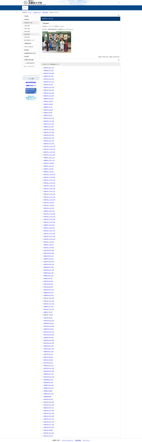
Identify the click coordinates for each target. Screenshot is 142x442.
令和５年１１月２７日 (49, 180)
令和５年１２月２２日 (49, 146)
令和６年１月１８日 (49, 129)
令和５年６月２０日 (49, 334)
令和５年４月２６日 (49, 402)
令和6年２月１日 (48, 115)
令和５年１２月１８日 (49, 154)
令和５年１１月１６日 (49, 194)
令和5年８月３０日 (48, 292)
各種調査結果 (27, 43)
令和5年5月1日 (47, 396)
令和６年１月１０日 (49, 143)
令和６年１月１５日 (49, 135)
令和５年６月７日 (48, 354)
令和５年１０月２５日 (49, 216)
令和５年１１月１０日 (49, 199)
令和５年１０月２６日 (49, 213)
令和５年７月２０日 (49, 298)
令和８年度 (27, 25)
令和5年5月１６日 (48, 382)
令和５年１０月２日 (49, 247)
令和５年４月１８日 (49, 416)
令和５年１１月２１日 (49, 185)
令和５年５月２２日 (49, 376)
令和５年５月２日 (48, 399)
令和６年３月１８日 (49, 73)
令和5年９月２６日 (48, 258)
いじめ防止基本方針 (29, 63)
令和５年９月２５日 (49, 261)
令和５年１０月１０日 (49, 239)
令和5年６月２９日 (48, 323)
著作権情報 (78, 440)
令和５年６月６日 (48, 357)
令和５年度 (45, 12)
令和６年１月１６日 (49, 132)
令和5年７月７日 (48, 312)
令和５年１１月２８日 (49, 177)
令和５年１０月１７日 (49, 230)
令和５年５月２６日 (49, 371)
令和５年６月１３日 (49, 348)
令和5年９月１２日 (48, 275)
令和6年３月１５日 (48, 76)
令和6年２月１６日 (48, 98)
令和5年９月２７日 (48, 256)
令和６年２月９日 (48, 101)
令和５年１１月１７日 (49, 191)
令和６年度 (27, 31)
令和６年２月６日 (48, 109)
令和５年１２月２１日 (49, 149)
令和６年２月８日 (48, 104)
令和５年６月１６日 (49, 340)
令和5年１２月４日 (48, 169)
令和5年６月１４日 (48, 346)
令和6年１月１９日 (48, 126)
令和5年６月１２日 (48, 351)
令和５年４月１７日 (49, 419)
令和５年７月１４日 (49, 301)
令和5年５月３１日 (48, 365)
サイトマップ (86, 440)
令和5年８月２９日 (48, 295)
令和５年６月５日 (48, 360)
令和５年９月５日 (48, 284)
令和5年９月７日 (48, 278)
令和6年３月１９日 (48, 70)
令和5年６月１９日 (48, 337)
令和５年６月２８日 (49, 326)
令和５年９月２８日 (49, 253)
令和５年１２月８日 (49, 163)
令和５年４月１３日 (49, 424)
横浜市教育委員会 (31, 82)
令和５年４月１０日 (49, 433)
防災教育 (26, 56)
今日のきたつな (37, 12)
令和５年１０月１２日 (49, 236)
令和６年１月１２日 (49, 138)
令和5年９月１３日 (48, 272)
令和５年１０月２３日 (49, 222)
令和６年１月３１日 (49, 118)
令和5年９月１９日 (48, 267)
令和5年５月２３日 (48, 374)
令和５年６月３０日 (49, 320)
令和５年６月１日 (48, 362)
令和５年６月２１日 (49, 332)
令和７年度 (27, 28)
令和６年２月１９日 (49, 95)
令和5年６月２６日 (48, 329)
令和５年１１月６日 (49, 205)
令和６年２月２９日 (49, 87)
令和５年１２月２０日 (49, 152)
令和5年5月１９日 (48, 379)
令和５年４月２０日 (49, 410)
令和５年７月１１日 (49, 309)
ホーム (25, 7)
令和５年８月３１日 (49, 289)
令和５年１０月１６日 (49, 233)
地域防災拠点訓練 (29, 59)
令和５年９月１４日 (49, 270)
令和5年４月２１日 (48, 407)
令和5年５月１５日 (48, 385)
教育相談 (26, 50)
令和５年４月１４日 (49, 421)
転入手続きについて (29, 40)
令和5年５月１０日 (48, 393)
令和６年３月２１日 (49, 67)
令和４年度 (27, 37)
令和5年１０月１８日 (49, 228)
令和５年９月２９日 (49, 250)
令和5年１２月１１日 (49, 160)
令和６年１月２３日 (49, 124)
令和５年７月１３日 (49, 303)
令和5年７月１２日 (48, 306)
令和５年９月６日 (48, 281)
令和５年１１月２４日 (49, 183)
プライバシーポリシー (67, 440)
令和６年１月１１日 (49, 140)
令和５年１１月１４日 (49, 197)
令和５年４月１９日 (49, 413)
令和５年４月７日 (48, 435)
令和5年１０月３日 (48, 244)
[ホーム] (60, 2)
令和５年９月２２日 (49, 264)
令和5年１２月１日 (48, 171)
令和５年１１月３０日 (49, 174)
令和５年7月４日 (48, 317)
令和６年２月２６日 (49, 90)
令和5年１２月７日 (48, 166)
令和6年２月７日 (48, 107)
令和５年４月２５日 (49, 405)
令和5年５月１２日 (48, 388)
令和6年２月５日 (48, 112)
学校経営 (26, 19)
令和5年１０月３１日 (49, 211)
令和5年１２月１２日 (49, 157)
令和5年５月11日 (48, 391)
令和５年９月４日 (48, 287)
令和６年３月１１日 (49, 81)
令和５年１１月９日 (49, 202)
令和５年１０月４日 (49, 242)
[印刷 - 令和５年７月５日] (118, 15)
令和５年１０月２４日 (49, 219)
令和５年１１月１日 (49, 208)
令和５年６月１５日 (49, 343)
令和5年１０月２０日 (49, 225)
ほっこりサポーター (29, 66)
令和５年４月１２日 (49, 427)
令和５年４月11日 (48, 430)
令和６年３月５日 (48, 84)
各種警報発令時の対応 (30, 53)
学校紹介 (26, 16)
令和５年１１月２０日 (49, 188)
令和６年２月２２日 (49, 93)
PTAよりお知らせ (28, 46)
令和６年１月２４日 (49, 121)
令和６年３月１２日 (49, 79)
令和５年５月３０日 (49, 368)
